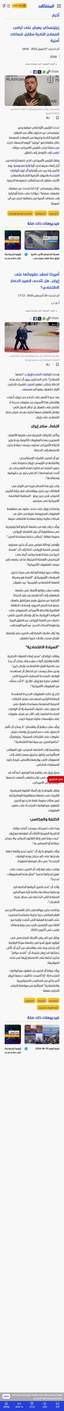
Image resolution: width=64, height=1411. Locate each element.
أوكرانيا (30, 165)
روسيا (17, 165)
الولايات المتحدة (41, 374)
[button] (32, 15)
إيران (29, 374)
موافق (6, 1396)
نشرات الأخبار (17, 5)
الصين (30, 384)
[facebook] (35, 72)
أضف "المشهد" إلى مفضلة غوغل (40, 64)
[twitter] (39, 72)
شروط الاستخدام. (39, 1398)
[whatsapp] (44, 72)
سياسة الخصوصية (55, 1398)
